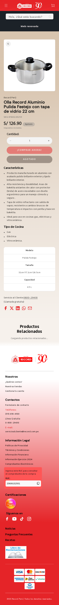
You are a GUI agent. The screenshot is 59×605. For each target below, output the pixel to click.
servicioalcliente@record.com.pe (22, 432)
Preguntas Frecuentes (19, 534)
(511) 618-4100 (12, 414)
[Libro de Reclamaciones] (15, 552)
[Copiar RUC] (38, 483)
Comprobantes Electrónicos (19, 464)
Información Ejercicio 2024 (18, 459)
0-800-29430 (12, 423)
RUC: (8, 478)
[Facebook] (7, 519)
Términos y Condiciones (17, 450)
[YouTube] (14, 519)
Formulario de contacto (17, 405)
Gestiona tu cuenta (14, 391)
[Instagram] (29, 519)
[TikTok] (22, 519)
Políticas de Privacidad (16, 446)
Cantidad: (13, 134)
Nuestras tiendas (13, 386)
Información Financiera (16, 455)
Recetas (10, 540)
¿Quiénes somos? (13, 382)
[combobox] (29, 16)
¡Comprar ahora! (29, 150)
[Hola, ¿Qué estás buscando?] (50, 17)
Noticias (10, 528)
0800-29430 (30, 298)
